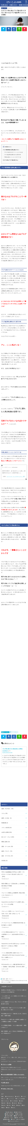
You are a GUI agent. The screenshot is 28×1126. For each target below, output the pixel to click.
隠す (10, 146)
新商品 (19, 1105)
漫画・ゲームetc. (7, 846)
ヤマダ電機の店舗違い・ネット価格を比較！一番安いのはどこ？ (13, 1026)
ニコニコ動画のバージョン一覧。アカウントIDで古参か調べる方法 (13, 1002)
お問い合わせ (10, 1112)
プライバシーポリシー (14, 1121)
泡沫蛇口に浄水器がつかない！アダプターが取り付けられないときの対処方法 (13, 991)
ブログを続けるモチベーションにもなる (13, 152)
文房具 (9, 1105)
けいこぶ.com (14, 2)
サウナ (4, 1098)
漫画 (4, 1107)
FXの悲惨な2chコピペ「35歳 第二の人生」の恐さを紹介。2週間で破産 (14, 1014)
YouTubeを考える (10, 1096)
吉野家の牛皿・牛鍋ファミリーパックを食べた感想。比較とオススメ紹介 (13, 1008)
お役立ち (18, 1096)
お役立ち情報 (7, 832)
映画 (24, 1105)
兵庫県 (4, 1103)
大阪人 (20, 1103)
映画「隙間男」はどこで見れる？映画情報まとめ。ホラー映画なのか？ (13, 1032)
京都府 (21, 1100)
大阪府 (4, 1105)
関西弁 (8, 1107)
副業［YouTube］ (7, 808)
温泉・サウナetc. (7, 855)
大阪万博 (15, 1103)
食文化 (13, 1107)
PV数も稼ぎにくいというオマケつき (12, 157)
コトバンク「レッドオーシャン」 (15, 476)
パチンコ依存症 (7, 827)
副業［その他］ (7, 818)
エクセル (24, 1096)
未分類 (4, 860)
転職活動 (5, 822)
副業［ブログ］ (4, 8)
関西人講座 (6, 841)
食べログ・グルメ (8, 837)
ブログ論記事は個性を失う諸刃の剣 (12, 154)
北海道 (9, 1103)
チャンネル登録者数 (21, 1098)
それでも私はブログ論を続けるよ (10, 160)
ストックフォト (11, 1098)
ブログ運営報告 (15, 1100)
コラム (4, 813)
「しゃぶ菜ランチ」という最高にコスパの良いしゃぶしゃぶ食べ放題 (13, 997)
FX (3, 1096)
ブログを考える (14, 732)
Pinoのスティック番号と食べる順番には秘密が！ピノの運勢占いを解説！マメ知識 (13, 1020)
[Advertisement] (14, 46)
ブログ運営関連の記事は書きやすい (11, 149)
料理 (14, 1105)
